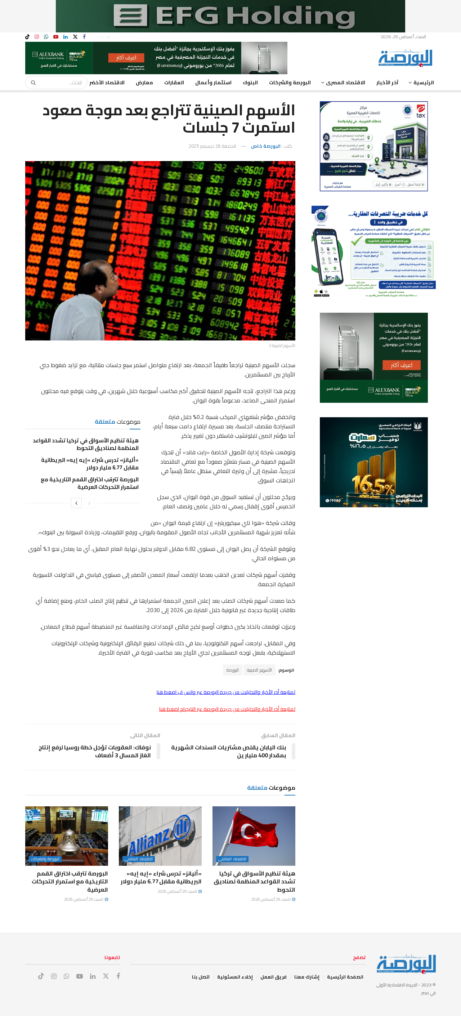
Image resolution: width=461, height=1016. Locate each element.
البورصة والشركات (290, 82)
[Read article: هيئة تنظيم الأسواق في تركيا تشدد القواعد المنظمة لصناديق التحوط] (253, 835)
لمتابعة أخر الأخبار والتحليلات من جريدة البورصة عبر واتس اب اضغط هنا (226, 692)
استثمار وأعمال (213, 82)
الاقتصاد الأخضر (107, 82)
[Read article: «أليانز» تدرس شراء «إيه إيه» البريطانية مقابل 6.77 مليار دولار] (160, 835)
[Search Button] (31, 82)
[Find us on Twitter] (75, 36)
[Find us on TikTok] (27, 37)
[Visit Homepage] (407, 58)
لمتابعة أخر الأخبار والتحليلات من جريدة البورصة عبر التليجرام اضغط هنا (227, 709)
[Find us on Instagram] (37, 36)
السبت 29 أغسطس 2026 (271, 899)
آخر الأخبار (387, 82)
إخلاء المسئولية (235, 976)
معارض (144, 82)
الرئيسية (423, 82)
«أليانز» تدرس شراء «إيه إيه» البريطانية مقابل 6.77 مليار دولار (90, 464)
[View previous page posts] (89, 503)
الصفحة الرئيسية (345, 976)
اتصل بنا (201, 976)
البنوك (250, 82)
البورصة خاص (266, 146)
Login (101, 36)
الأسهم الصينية (259, 670)
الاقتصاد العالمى (232, 859)
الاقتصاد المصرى (345, 82)
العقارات (174, 82)
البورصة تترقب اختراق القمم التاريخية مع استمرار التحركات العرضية (90, 483)
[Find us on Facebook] (84, 36)
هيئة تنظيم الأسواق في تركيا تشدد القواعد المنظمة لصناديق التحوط (86, 444)
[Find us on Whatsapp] (46, 36)
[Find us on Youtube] (55, 36)
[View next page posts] (76, 503)
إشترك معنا (306, 976)
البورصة (233, 670)
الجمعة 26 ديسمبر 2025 (212, 146)
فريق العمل (273, 976)
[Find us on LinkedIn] (65, 36)
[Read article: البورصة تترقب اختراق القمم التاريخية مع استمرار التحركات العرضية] (66, 835)
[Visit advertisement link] (230, 16)
